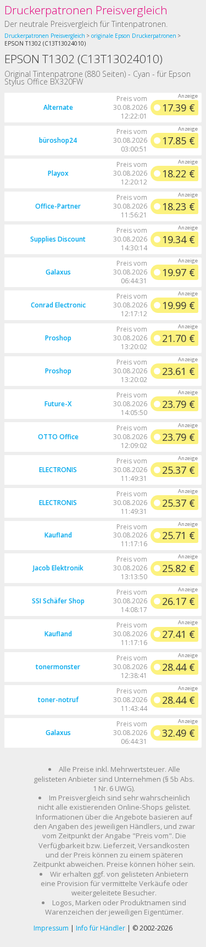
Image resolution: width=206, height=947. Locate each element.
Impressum (51, 928)
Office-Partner (58, 206)
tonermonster (58, 666)
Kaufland (58, 535)
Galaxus (58, 272)
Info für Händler (100, 928)
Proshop (58, 338)
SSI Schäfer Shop (58, 601)
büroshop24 (58, 140)
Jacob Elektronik (58, 568)
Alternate (58, 107)
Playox (58, 173)
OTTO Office (58, 436)
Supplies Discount (58, 239)
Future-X (57, 403)
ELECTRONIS (58, 469)
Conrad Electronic (58, 305)
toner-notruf (58, 699)
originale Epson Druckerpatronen (133, 36)
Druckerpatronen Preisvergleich (86, 10)
